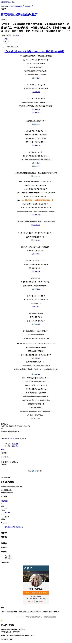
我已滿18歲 (5, 639)
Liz (2, 428)
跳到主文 (4, 19)
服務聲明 (53, 617)
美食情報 (16, 35)
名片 (6, 43)
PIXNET (22, 617)
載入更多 (4, 453)
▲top (2, 449)
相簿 (6, 39)
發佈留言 (4, 464)
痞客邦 (10, 438)
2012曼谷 (15, 446)
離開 (11, 639)
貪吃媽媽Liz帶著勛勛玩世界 (19, 14)
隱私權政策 (47, 617)
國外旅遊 (15, 444)
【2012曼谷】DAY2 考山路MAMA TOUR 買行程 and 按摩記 (34, 51)
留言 (14, 438)
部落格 (6, 41)
